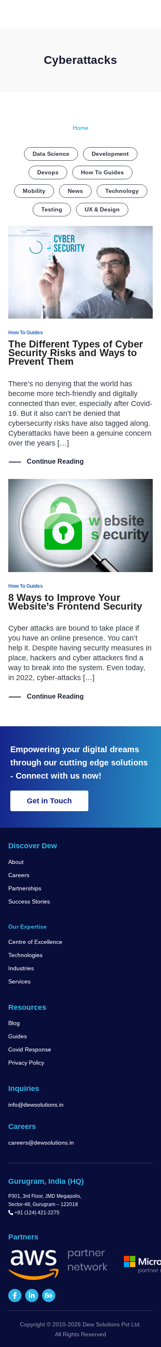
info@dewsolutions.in (36, 1104)
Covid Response (29, 1049)
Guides (17, 1036)
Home (80, 127)
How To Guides (102, 172)
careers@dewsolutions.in (41, 1142)
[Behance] (48, 1295)
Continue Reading (55, 461)
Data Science (51, 153)
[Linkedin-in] (31, 1295)
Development (110, 153)
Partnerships (24, 888)
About (16, 862)
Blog (14, 1023)
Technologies (25, 955)
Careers (18, 875)
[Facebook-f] (14, 1295)
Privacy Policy (26, 1062)
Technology (122, 191)
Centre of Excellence (35, 942)
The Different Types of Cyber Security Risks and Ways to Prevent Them (75, 352)
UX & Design (102, 209)
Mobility (34, 191)
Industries (21, 968)
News (75, 191)
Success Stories (29, 901)
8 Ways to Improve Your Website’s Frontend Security (75, 602)
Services (19, 981)
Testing (51, 209)
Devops (48, 172)
